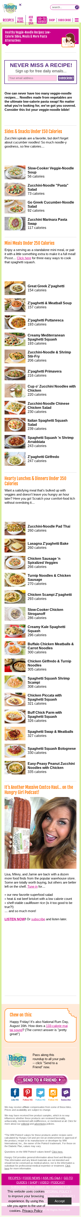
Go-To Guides (42, 20)
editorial (25, 1124)
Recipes (8, 20)
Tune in (32, 886)
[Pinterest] (33, 52)
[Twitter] (48, 52)
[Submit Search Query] (77, 7)
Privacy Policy (32, 1210)
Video (44, 1182)
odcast (59, 1182)
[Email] (63, 52)
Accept (60, 1201)
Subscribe (64, 20)
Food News (20, 20)
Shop (52, 20)
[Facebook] (18, 52)
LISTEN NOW (15, 919)
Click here (24, 258)
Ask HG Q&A (31, 20)
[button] (41, 1081)
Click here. (57, 1151)
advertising (40, 1124)
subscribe (38, 919)
